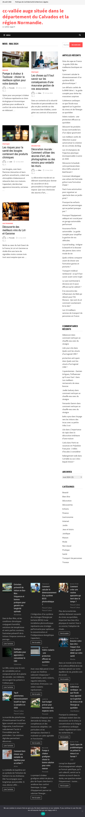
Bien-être (66, 496)
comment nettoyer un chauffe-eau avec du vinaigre (71, 341)
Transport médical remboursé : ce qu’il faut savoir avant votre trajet (72, 273)
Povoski (11, 88)
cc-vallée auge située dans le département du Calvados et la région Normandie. (35, 17)
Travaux (65, 562)
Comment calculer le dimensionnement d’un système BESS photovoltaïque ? (49, 595)
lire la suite (36, 642)
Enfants (65, 509)
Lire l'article (8, 643)
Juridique (66, 533)
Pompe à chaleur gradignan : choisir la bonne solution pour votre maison (48, 759)
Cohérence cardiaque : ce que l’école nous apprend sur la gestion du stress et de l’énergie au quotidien (72, 106)
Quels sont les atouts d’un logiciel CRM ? (70, 364)
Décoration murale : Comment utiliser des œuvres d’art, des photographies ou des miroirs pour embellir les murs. (43, 158)
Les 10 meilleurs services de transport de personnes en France (72, 313)
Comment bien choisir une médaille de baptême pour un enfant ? (19, 757)
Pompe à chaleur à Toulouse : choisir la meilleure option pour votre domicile (14, 78)
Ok (43, 814)
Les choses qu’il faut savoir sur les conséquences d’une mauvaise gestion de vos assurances (42, 82)
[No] (82, 811)
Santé (64, 554)
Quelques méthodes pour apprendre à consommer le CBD (20, 655)
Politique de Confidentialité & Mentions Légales (31, 2)
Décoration (35, 146)
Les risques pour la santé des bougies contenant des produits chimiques (15, 152)
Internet (65, 521)
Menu (8, 35)
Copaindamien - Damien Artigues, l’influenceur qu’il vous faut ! (72, 374)
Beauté (65, 492)
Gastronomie (7, 223)
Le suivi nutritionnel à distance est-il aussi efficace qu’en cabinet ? (71, 284)
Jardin (65, 525)
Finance (65, 513)
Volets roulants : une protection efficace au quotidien (71, 119)
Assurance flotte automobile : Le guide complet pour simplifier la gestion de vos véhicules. (72, 234)
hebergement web (69, 455)
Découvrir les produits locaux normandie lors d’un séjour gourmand (71, 129)
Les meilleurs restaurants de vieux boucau (70, 383)
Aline (39, 93)
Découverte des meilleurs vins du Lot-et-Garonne (14, 230)
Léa (63, 429)
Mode (64, 541)
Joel (10, 162)
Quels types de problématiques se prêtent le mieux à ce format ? (76, 750)
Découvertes (67, 504)
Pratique (34, 72)
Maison (5, 70)
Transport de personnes (72, 558)
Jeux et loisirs (68, 529)
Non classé (66, 546)
